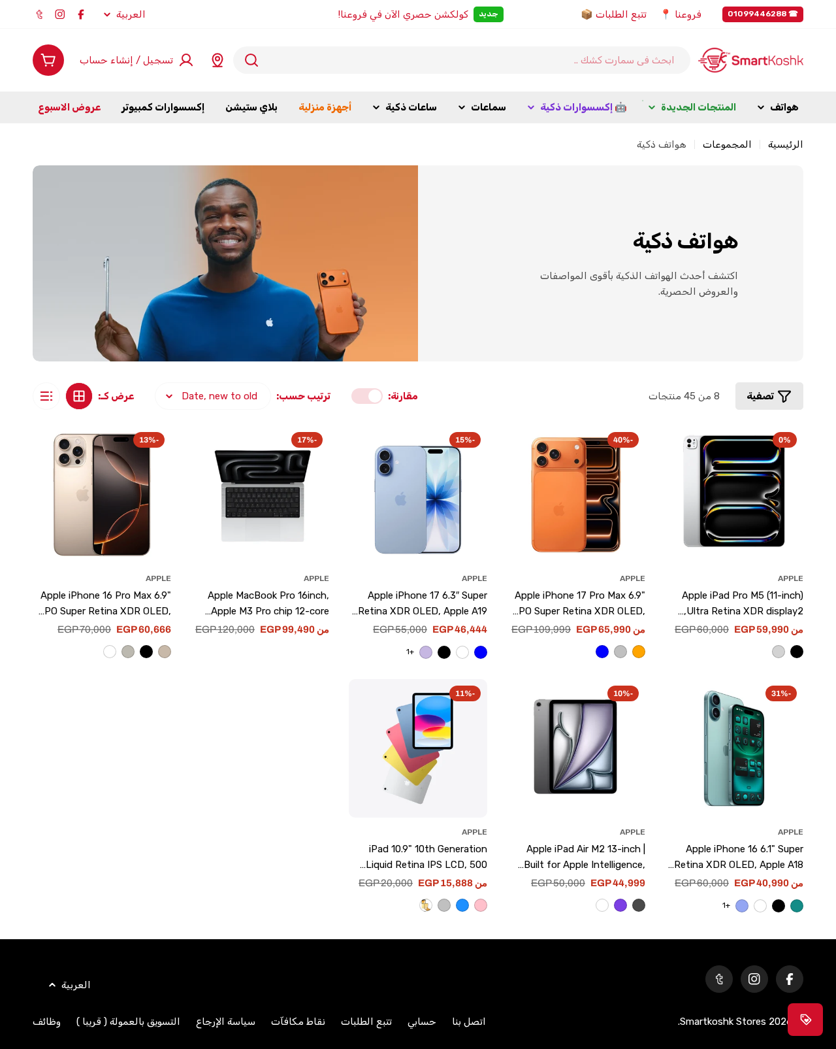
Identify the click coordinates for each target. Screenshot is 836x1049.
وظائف (47, 1021)
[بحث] (251, 60)
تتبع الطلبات (366, 1021)
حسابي (422, 1021)
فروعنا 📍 (680, 14)
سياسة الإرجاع (225, 1021)
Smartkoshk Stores (723, 1021)
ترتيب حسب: (303, 396)
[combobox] (461, 60)
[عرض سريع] (682, 452)
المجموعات (727, 144)
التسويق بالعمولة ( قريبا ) (128, 1021)
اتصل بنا (469, 1021)
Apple (790, 578)
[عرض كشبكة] (79, 396)
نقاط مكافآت (298, 1021)
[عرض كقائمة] (46, 396)
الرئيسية (785, 144)
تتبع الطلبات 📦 (614, 14)
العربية (131, 15)
